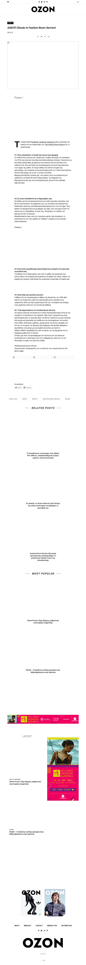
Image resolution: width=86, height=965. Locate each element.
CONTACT (39, 925)
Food (11, 829)
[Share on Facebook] (37, 36)
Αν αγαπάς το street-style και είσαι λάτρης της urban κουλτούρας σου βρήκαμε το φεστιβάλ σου (43, 505)
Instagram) (51, 142)
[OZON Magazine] (43, 9)
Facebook (42, 142)
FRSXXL (67, 399)
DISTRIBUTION (66, 925)
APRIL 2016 (13, 399)
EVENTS (35, 399)
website (35, 142)
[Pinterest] (45, 36)
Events (10, 23)
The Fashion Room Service (54, 145)
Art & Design (14, 779)
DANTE (24, 399)
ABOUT (17, 925)
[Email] (48, 36)
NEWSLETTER (52, 925)
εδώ (21, 351)
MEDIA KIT (27, 925)
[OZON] (43, 947)
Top (43, 960)
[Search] (78, 2)
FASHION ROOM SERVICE (51, 399)
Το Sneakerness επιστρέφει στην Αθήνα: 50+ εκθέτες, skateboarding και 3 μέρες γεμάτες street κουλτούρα (43, 455)
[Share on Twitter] (41, 36)
